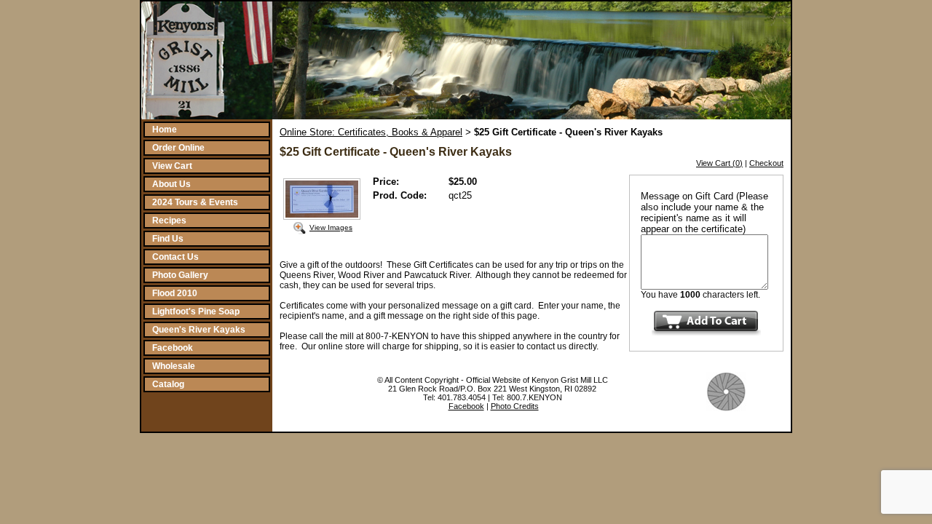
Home (164, 129)
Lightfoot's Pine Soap (196, 311)
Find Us (167, 239)
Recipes (169, 220)
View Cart (172, 166)
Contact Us (175, 257)
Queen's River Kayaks (198, 330)
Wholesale (173, 366)
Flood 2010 (174, 293)
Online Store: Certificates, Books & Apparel (371, 132)
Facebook (172, 348)
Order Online (178, 148)
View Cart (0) (719, 163)
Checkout (766, 163)
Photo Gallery (180, 275)
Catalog (168, 384)
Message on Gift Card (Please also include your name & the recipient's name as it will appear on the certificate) (704, 212)
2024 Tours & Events (195, 202)
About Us (171, 184)
